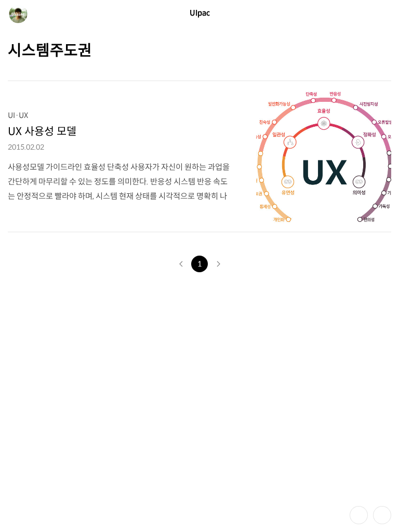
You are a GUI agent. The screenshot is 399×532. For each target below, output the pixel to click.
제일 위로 (382, 515)
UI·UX (18, 115)
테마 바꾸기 (359, 515)
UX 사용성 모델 (42, 131)
